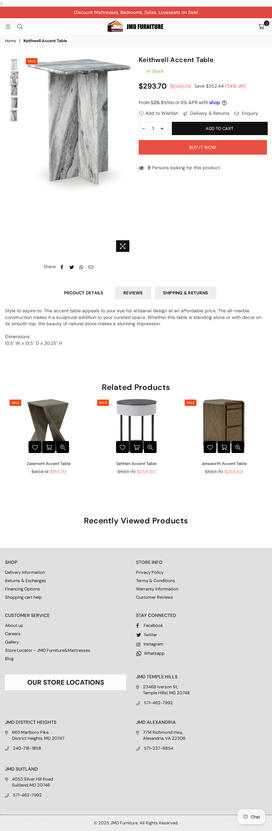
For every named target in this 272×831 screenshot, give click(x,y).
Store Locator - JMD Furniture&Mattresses (47, 650)
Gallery (12, 642)
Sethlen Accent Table (136, 463)
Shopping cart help (23, 597)
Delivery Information (25, 572)
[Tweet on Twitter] (71, 267)
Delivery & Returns (209, 113)
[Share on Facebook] (62, 267)
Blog (9, 658)
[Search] (20, 27)
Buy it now (202, 147)
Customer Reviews (154, 597)
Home (10, 40)
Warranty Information (157, 589)
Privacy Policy (150, 572)
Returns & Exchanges (25, 580)
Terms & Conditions (155, 580)
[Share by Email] (91, 267)
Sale (32, 61)
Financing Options (22, 589)
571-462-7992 (158, 703)
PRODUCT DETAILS (83, 293)
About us (14, 625)
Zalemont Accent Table (49, 463)
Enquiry (249, 113)
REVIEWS (133, 293)
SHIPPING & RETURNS (185, 293)
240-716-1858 (27, 748)
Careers (13, 634)
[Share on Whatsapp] (81, 267)
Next (128, 156)
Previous (30, 156)
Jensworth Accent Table (224, 463)
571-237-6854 (158, 748)
